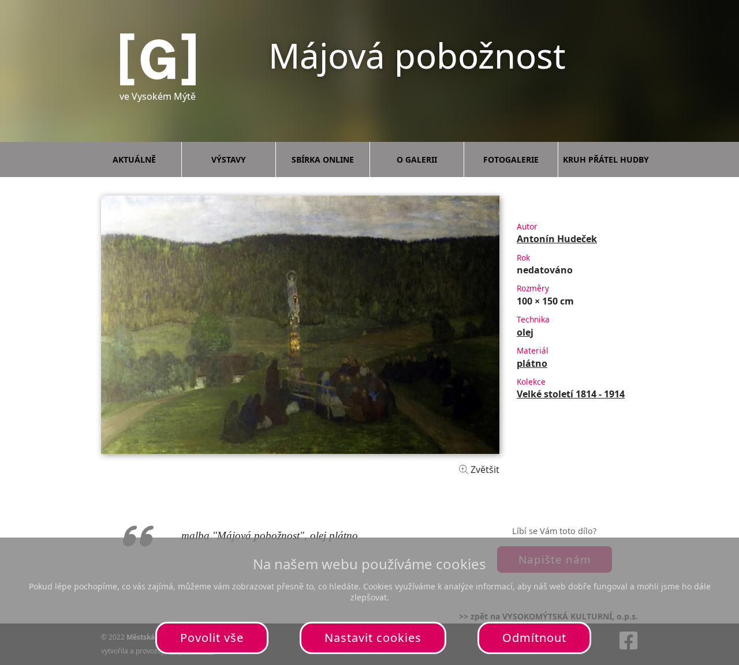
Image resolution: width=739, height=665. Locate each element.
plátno (532, 363)
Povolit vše (212, 637)
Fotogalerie (511, 159)
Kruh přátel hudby (606, 159)
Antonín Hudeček (557, 238)
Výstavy (228, 159)
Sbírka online (323, 159)
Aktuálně (134, 159)
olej (525, 332)
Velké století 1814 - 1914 (571, 394)
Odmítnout (534, 637)
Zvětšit (483, 469)
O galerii (417, 159)
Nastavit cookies (372, 637)
